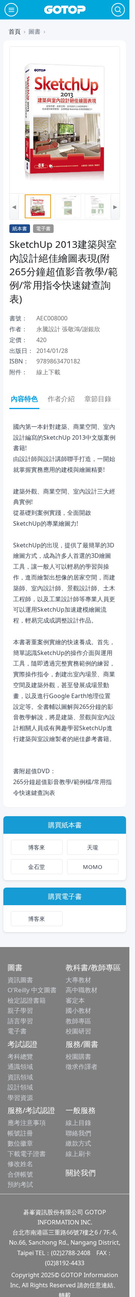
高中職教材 (82, 990)
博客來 (36, 847)
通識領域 (20, 1066)
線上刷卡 (78, 1153)
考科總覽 (20, 1056)
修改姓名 (20, 1163)
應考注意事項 (27, 1122)
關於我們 (81, 1173)
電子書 (17, 1031)
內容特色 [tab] (24, 398)
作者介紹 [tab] (61, 398)
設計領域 (20, 1087)
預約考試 (20, 1184)
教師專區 (78, 1021)
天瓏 (92, 847)
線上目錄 (78, 1122)
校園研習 (78, 1031)
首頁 (15, 31)
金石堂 (36, 866)
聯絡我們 (78, 1133)
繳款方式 (78, 1143)
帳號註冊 (20, 1133)
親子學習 (20, 1010)
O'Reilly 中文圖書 (32, 990)
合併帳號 (20, 1174)
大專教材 (78, 979)
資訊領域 (20, 1077)
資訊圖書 (20, 979)
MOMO (92, 866)
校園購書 (78, 1056)
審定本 (75, 1000)
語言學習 (20, 1021)
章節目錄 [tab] (97, 398)
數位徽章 (20, 1143)
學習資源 (20, 1097)
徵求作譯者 (82, 1066)
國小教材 (78, 1010)
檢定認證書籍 (27, 1000)
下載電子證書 (27, 1153)
